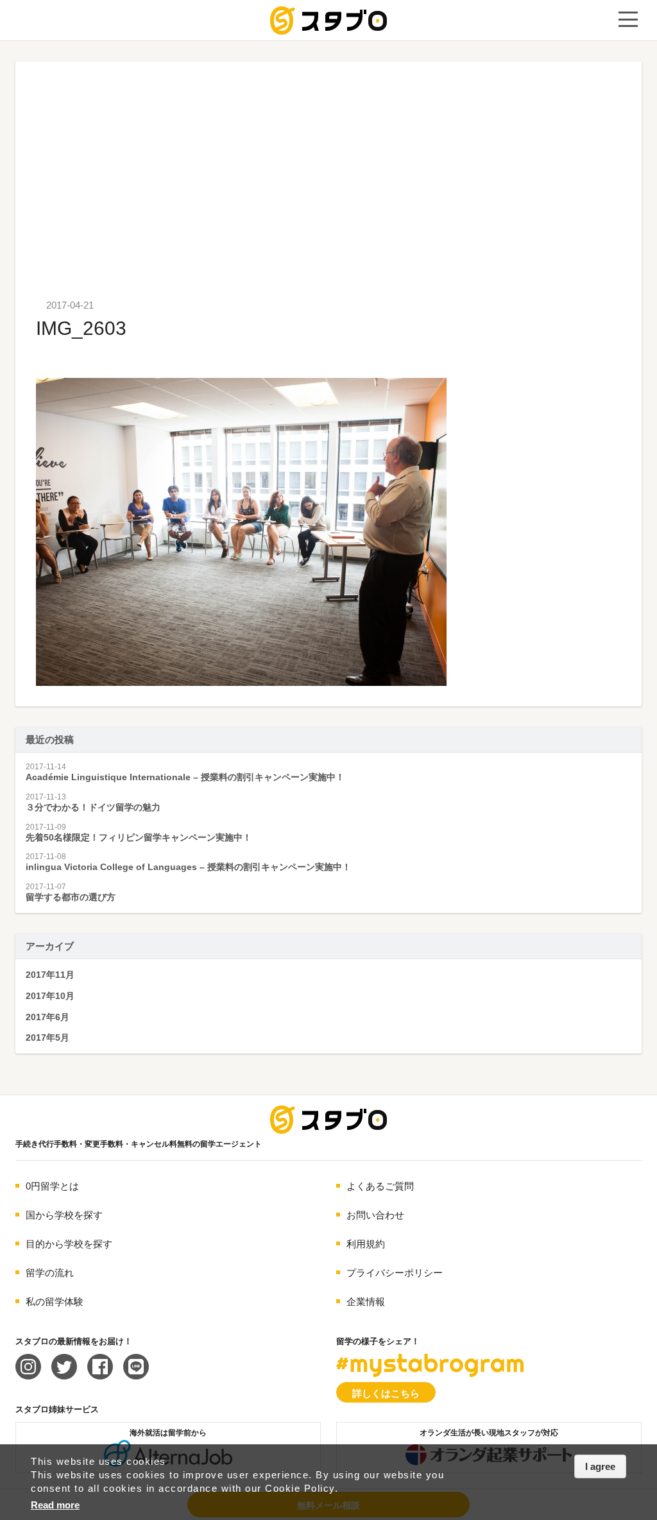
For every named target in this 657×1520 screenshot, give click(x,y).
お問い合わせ (375, 1214)
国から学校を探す (64, 1214)
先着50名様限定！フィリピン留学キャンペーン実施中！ (139, 837)
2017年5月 (47, 1037)
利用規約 (365, 1243)
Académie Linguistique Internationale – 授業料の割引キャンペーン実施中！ (185, 777)
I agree (600, 1466)
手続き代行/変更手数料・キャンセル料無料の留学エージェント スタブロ (328, 20)
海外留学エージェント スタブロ (328, 1120)
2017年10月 (50, 996)
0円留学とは (52, 1186)
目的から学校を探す (69, 1243)
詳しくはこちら (386, 1393)
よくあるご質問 (380, 1186)
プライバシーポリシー (394, 1272)
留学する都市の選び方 (70, 897)
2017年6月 (47, 1017)
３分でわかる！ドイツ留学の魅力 (93, 807)
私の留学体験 (54, 1301)
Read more (55, 1505)
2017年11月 (50, 974)
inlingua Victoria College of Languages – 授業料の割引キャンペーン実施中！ (188, 867)
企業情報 (365, 1301)
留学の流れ (50, 1272)
